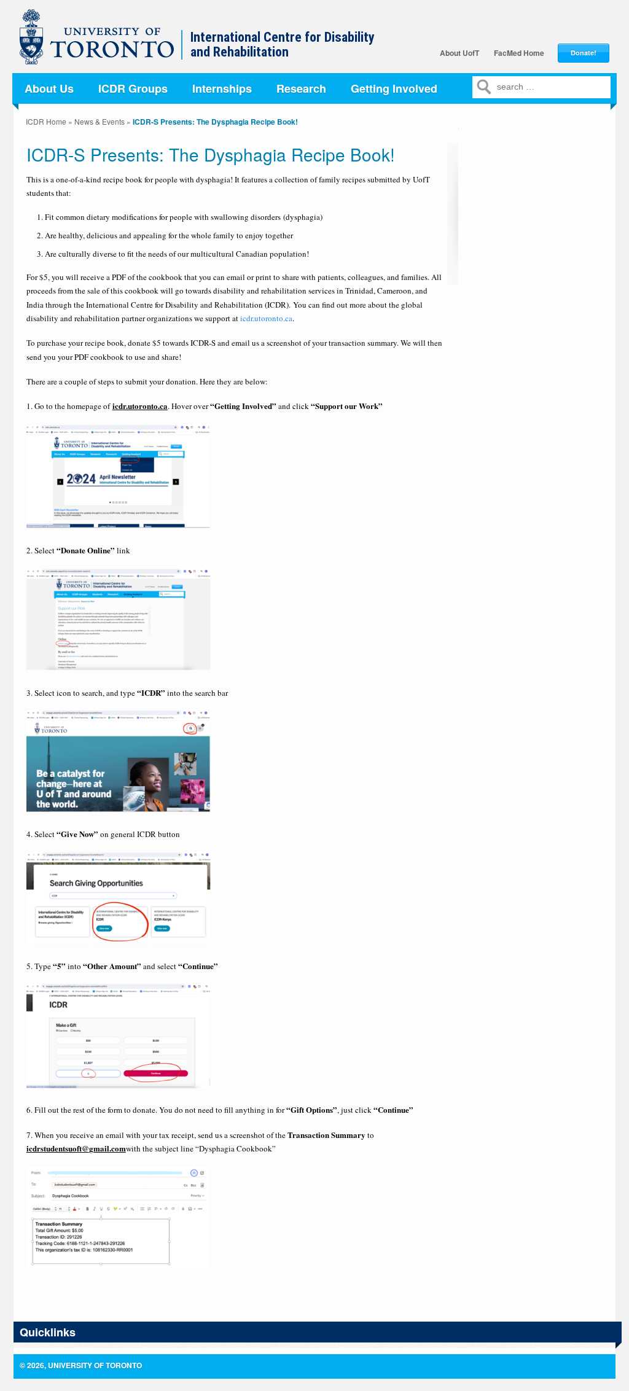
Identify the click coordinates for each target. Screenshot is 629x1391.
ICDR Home (46, 121)
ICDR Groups (133, 88)
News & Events (99, 121)
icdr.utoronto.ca (266, 318)
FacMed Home (519, 52)
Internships (222, 88)
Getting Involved (394, 88)
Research (301, 88)
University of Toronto (103, 43)
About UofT (459, 52)
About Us (49, 88)
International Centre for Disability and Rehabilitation (282, 45)
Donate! (583, 52)
